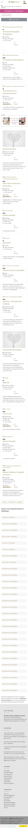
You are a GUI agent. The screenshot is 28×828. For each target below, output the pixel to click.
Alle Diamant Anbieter (9, 806)
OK (23, 826)
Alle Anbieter (7, 800)
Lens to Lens (7, 414)
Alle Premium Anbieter (9, 804)
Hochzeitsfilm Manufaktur (12, 350)
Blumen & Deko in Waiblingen (9, 536)
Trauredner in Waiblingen (8, 517)
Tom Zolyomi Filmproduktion (13, 60)
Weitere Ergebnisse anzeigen (12, 502)
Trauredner (7, 770)
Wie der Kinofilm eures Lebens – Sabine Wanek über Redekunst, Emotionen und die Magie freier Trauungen (15, 758)
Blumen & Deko (8, 776)
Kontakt (19, 821)
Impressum (4, 821)
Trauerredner (7, 781)
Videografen (7, 780)
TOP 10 (5, 807)
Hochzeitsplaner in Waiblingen (10, 530)
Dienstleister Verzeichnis (12, 823)
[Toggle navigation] (2, 1)
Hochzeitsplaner (8, 778)
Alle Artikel (6, 799)
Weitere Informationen (12, 826)
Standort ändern (6, 15)
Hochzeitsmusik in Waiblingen (9, 524)
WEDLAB (6, 383)
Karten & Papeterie (9, 783)
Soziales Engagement (9, 795)
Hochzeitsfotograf (8, 772)
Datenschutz (12, 821)
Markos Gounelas (9, 441)
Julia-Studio (7, 243)
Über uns (6, 794)
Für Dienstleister (8, 797)
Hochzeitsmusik (8, 774)
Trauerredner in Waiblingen (9, 562)
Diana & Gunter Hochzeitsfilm (13, 270)
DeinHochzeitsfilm (9, 149)
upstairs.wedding (9, 215)
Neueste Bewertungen (9, 802)
